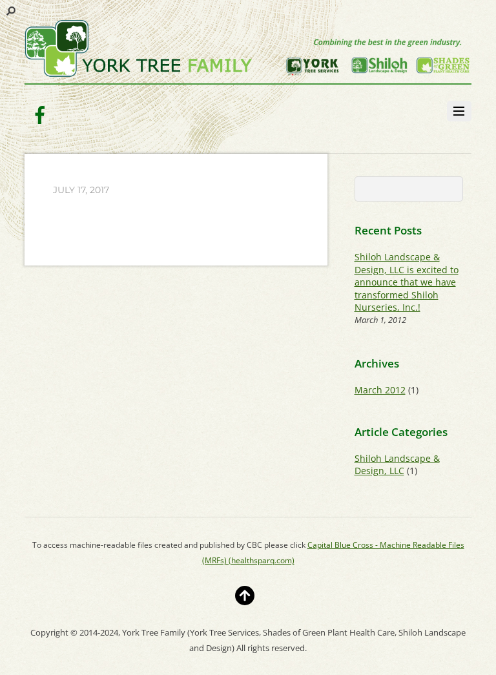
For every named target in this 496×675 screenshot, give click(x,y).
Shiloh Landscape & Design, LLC (397, 464)
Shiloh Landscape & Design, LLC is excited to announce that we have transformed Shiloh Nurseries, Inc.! (407, 282)
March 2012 (380, 390)
